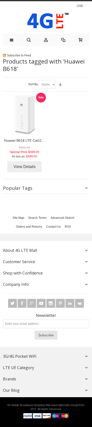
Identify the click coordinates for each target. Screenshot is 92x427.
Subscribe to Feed (19, 55)
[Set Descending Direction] (60, 84)
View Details (24, 167)
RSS (68, 226)
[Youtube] (41, 303)
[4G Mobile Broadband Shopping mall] (46, 21)
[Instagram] (51, 303)
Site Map (18, 218)
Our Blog (11, 390)
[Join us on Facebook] (22, 303)
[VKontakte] (79, 303)
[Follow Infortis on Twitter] (13, 303)
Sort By (33, 84)
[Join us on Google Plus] (32, 303)
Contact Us (53, 226)
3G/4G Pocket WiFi (19, 356)
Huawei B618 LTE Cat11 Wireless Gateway (37, 140)
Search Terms (37, 218)
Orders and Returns (29, 226)
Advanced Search (62, 218)
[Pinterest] (61, 303)
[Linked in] (70, 303)
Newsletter (46, 315)
